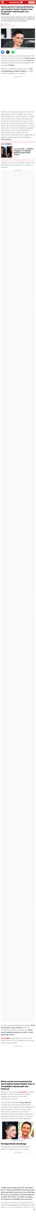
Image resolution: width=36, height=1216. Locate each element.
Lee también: (5, 1038)
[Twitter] (8, 52)
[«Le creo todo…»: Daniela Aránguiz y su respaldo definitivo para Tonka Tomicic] (6, 152)
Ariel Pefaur (7, 24)
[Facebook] (3, 52)
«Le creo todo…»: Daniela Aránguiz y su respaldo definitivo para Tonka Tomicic (23, 151)
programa (23, 1092)
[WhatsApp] (13, 52)
